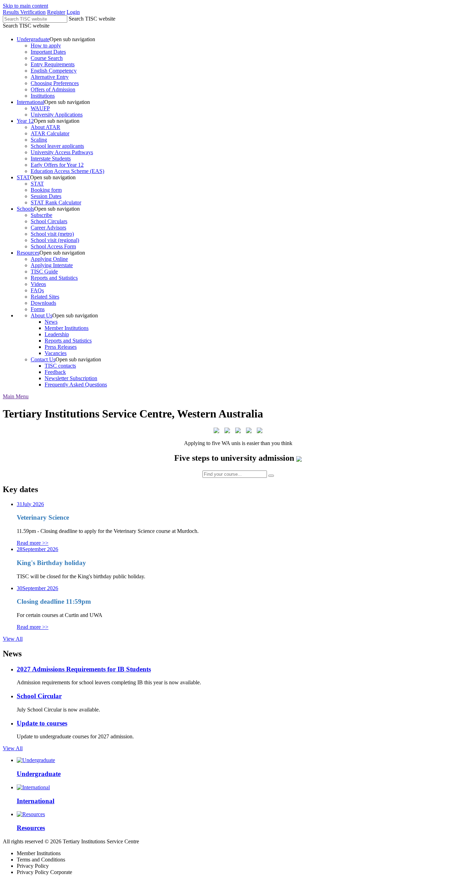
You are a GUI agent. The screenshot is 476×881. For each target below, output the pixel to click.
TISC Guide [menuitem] (44, 271)
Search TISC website (92, 19)
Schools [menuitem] (25, 209)
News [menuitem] (51, 322)
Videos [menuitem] (38, 284)
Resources (31, 827)
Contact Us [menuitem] (43, 359)
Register (56, 12)
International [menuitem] (30, 102)
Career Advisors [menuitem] (48, 228)
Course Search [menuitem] (47, 58)
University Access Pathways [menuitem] (62, 152)
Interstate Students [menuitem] (51, 158)
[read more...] (299, 457)
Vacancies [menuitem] (56, 353)
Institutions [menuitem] (43, 96)
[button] (16, 396)
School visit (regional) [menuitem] (55, 240)
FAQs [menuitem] (37, 290)
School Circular (39, 696)
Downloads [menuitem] (43, 303)
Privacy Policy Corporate (44, 872)
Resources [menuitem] (28, 253)
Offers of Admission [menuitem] (53, 89)
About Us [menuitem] (41, 315)
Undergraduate (39, 773)
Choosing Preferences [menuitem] (55, 83)
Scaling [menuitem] (39, 140)
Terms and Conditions (41, 860)
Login (73, 12)
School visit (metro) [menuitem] (52, 234)
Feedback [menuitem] (55, 372)
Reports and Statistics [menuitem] (54, 278)
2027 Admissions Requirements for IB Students (84, 669)
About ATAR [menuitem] (45, 127)
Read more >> (32, 543)
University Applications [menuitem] (57, 115)
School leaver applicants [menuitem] (57, 146)
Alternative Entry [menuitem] (50, 77)
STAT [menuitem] (23, 177)
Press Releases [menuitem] (61, 347)
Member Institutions (39, 853)
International (35, 801)
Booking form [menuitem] (46, 190)
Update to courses (42, 723)
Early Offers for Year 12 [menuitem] (57, 165)
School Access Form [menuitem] (53, 246)
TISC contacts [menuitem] (60, 366)
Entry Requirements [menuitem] (53, 64)
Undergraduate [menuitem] (33, 39)
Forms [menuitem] (38, 309)
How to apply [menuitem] (46, 45)
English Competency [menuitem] (54, 71)
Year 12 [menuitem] (25, 121)
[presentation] (245, 67)
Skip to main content (25, 6)
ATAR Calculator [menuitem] (50, 133)
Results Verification (24, 12)
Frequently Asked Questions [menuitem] (76, 384)
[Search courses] (271, 476)
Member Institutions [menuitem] (67, 328)
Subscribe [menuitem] (41, 215)
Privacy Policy (33, 866)
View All (13, 639)
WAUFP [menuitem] (40, 108)
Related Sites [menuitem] (45, 297)
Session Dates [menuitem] (46, 196)
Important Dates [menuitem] (48, 52)
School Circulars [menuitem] (49, 221)
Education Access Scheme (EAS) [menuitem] (67, 171)
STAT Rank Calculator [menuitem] (56, 202)
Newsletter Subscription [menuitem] (71, 378)
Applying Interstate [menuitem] (52, 265)
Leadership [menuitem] (57, 334)
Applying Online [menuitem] (49, 259)
